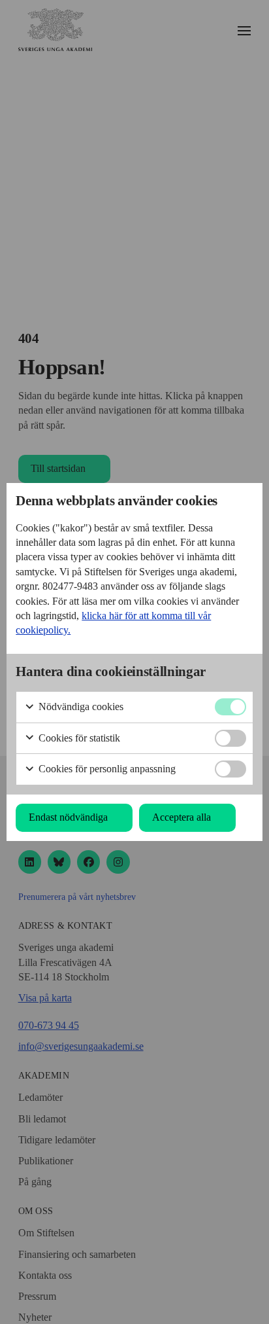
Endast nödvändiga (68, 817)
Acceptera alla (181, 817)
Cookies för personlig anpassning (106, 768)
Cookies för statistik (78, 737)
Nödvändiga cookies (79, 706)
